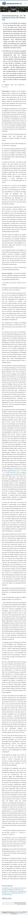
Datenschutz (14, 913)
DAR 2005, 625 (14, 472)
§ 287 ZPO (12, 722)
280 (10, 290)
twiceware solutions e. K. (20, 912)
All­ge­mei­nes (23, 902)
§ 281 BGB (15, 309)
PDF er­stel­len (7, 898)
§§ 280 (5, 57)
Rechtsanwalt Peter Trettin (16, 912)
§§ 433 (6, 290)
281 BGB (14, 57)
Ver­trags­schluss (22, 904)
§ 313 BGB (7, 538)
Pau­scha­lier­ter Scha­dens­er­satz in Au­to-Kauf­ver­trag (14, 891)
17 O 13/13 (5, 86)
